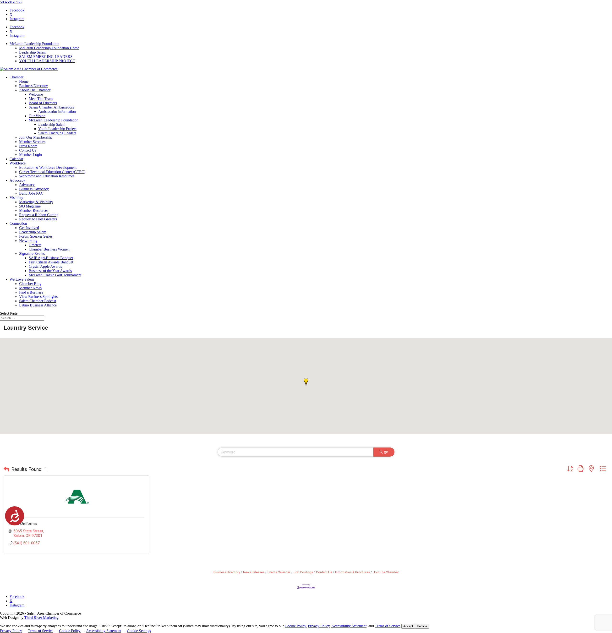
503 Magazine (30, 206)
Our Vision (37, 116)
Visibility (16, 198)
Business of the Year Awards (50, 271)
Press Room (28, 146)
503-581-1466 (11, 2)
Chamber (16, 77)
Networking (28, 241)
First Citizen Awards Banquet (51, 262)
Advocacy (17, 180)
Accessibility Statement (348, 626)
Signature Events (32, 253)
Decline (422, 626)
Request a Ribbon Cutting (38, 215)
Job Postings (303, 572)
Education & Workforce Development (47, 167)
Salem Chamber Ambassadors (51, 107)
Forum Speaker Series (35, 236)
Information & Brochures (352, 572)
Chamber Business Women (49, 249)
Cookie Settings (139, 631)
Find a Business (31, 292)
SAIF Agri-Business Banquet (51, 258)
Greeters (35, 245)
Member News (30, 288)
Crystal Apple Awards (45, 266)
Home (23, 81)
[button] (306, 382)
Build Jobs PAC (31, 193)
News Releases (253, 572)
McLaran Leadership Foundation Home (49, 48)
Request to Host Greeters (38, 219)
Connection (18, 223)
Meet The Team (41, 99)
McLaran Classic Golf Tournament (55, 275)
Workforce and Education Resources (46, 176)
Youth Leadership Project (57, 129)
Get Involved (29, 228)
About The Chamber (34, 90)
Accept (408, 626)
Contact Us (27, 150)
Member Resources (33, 210)
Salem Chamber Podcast (37, 301)
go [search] (386, 452)
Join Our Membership (35, 137)
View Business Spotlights (38, 297)
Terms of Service (387, 626)
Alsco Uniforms (23, 524)
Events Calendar (279, 572)
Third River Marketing (41, 618)
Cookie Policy (295, 626)
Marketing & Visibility (36, 202)
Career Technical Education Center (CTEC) (52, 172)
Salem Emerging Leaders (57, 133)
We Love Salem (22, 279)
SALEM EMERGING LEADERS (45, 57)
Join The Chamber (386, 572)
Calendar (16, 159)
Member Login (30, 155)
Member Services (32, 142)
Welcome (36, 94)
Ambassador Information (57, 111)
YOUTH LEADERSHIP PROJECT (47, 61)
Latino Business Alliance (38, 305)
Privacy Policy (319, 626)
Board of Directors (43, 103)
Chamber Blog (30, 284)
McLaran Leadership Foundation (34, 44)
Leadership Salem (32, 52)
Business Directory (33, 86)
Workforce (18, 163)
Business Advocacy (34, 189)
